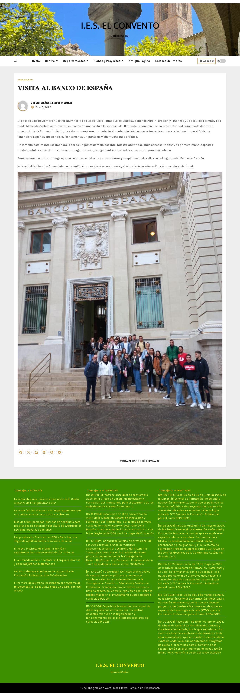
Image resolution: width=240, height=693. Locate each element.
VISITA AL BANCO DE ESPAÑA (65, 88)
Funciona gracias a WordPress (99, 687)
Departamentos (74, 61)
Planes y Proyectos (107, 61)
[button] (15, 60)
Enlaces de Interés (168, 61)
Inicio (36, 61)
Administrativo (25, 80)
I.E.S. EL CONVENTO (120, 25)
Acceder (208, 61)
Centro (50, 61)
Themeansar (151, 687)
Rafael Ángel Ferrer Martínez (54, 103)
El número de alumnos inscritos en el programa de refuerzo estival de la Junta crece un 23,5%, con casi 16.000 (48, 586)
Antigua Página (139, 61)
